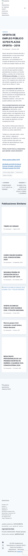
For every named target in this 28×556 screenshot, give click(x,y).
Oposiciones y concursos (7, 513)
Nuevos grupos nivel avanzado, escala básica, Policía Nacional (13, 325)
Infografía (4, 509)
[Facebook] (3, 542)
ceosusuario (7, 49)
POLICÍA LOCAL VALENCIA (8, 534)
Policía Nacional (5, 514)
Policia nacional (21, 532)
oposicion (21, 526)
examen (10, 526)
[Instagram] (3, 548)
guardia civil (15, 526)
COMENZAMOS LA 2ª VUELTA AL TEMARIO (7, 186)
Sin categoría (5, 516)
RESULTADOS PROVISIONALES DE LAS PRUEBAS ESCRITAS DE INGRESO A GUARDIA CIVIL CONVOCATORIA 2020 (14, 360)
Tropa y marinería (6, 518)
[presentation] (14, 215)
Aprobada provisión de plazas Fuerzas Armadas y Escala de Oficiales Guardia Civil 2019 (11, 166)
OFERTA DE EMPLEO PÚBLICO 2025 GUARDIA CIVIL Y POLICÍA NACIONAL (14, 308)
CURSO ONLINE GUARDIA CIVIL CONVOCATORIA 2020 (13, 257)
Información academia (7, 511)
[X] (3, 545)
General (3, 508)
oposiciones (19, 172)
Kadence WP (21, 551)
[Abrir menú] (24, 8)
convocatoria (18, 524)
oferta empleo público (8, 172)
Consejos (5, 31)
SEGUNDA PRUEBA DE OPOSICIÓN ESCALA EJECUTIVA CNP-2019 (12, 274)
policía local (19, 534)
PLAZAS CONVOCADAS (8, 532)
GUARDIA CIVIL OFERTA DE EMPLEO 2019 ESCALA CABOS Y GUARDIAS (21, 188)
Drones (3, 506)
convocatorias (5, 526)
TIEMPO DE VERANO (11, 226)
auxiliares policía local (7, 524)
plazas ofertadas (7, 175)
